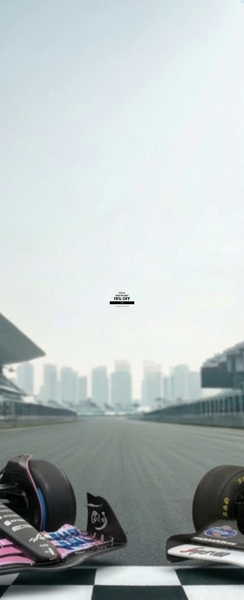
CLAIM (122, 302)
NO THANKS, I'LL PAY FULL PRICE (122, 306)
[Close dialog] (242, 2)
